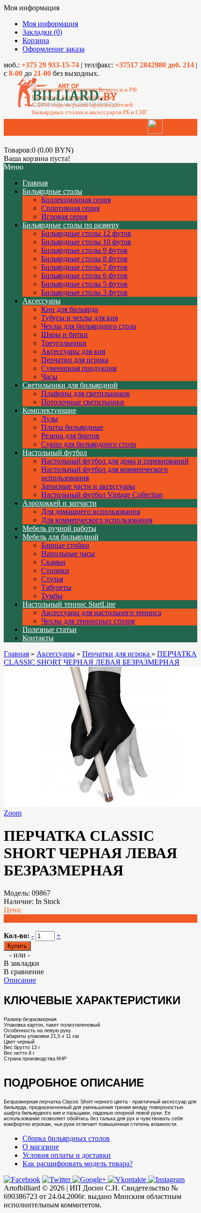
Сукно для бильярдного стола (88, 444)
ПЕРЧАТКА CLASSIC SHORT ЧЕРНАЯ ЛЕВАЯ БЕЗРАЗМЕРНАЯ (100, 658)
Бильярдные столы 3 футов (84, 292)
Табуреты (56, 587)
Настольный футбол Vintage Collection (102, 495)
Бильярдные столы (52, 191)
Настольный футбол (54, 452)
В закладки (21, 963)
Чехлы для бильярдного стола (88, 326)
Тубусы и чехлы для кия (79, 318)
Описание (20, 980)
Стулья (52, 579)
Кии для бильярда (69, 309)
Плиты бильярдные (72, 427)
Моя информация (50, 24)
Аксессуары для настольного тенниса (101, 613)
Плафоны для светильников (85, 393)
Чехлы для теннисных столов (88, 621)
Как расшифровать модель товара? (77, 1164)
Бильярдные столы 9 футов (84, 250)
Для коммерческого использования (96, 520)
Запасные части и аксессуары (88, 486)
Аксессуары (41, 301)
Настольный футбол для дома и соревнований (115, 461)
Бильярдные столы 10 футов (86, 242)
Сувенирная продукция (78, 368)
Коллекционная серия (76, 200)
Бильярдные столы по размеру (70, 225)
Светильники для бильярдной (70, 385)
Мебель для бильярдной (60, 537)
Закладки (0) (42, 32)
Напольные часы (68, 554)
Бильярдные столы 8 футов (84, 259)
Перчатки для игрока (74, 360)
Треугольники (63, 343)
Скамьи (53, 562)
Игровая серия (64, 217)
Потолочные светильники (82, 402)
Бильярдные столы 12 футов (86, 233)
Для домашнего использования (90, 511)
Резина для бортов (70, 436)
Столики (55, 570)
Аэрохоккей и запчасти (59, 503)
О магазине (40, 1147)
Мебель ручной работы (59, 528)
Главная (16, 654)
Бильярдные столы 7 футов (84, 267)
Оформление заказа (53, 49)
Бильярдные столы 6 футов (84, 275)
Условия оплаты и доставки (66, 1155)
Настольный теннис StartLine (68, 604)
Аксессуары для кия (73, 351)
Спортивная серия (70, 208)
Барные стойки (65, 545)
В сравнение (24, 972)
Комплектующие (49, 410)
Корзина (35, 40)
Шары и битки (64, 334)
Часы (49, 377)
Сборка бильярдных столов (66, 1138)
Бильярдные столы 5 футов (84, 284)
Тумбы (52, 596)
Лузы (49, 419)
